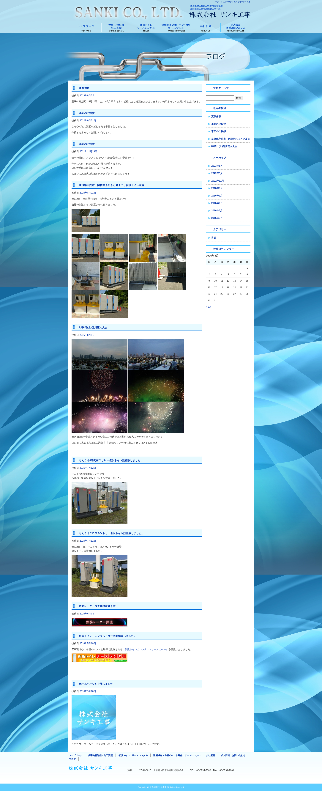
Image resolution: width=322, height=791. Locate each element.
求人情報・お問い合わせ (235, 27)
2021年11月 (217, 180)
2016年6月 (217, 203)
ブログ (72, 759)
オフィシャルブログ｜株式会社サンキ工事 (232, 2)
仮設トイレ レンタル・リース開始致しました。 (107, 635)
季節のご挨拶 (87, 112)
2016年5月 (217, 210)
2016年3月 (217, 218)
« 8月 (208, 307)
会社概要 (206, 27)
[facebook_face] (94, 738)
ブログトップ (221, 88)
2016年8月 (217, 188)
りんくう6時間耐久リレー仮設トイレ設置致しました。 (111, 460)
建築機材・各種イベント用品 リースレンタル (176, 27)
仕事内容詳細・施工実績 (116, 27)
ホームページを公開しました (96, 683)
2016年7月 (217, 195)
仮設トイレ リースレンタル (146, 27)
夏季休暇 (84, 88)
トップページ (86, 27)
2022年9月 (217, 173)
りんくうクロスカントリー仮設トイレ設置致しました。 (111, 533)
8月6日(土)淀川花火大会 (93, 327)
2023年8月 (217, 165)
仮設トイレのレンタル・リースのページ (146, 649)
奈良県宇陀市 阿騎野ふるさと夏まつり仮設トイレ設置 (111, 185)
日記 (213, 237)
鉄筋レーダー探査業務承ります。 (98, 606)
